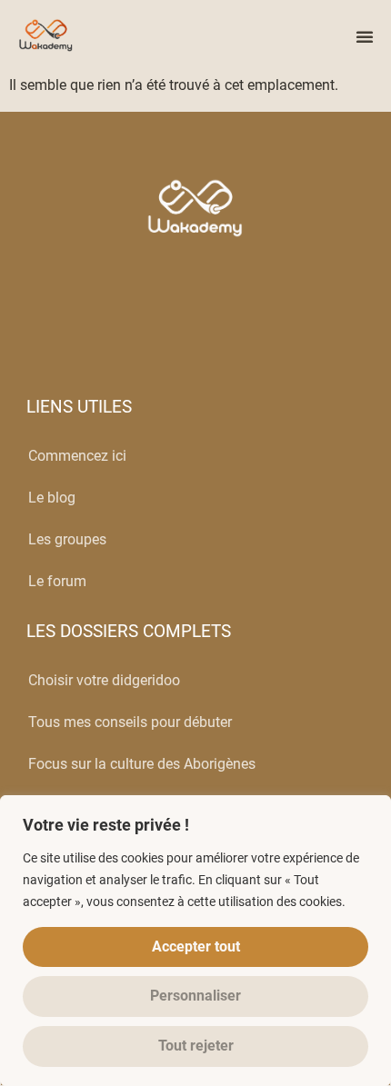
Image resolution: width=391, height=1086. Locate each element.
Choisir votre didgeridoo (104, 680)
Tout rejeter (196, 1045)
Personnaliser (195, 995)
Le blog (51, 497)
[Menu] (364, 36)
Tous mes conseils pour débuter (130, 722)
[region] (195, 940)
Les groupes (67, 539)
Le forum (57, 581)
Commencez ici (77, 455)
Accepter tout (196, 946)
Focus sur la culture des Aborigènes (142, 763)
